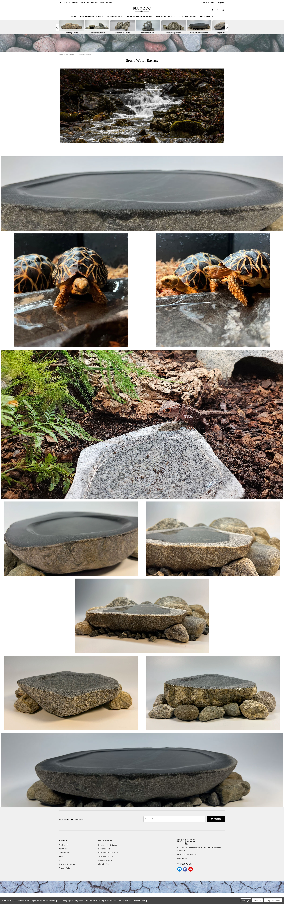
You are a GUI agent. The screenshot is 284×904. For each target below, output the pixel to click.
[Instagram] (179, 869)
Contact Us (64, 852)
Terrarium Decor (164, 16)
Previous (57, 27)
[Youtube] (190, 869)
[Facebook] (185, 869)
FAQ (60, 860)
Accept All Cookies (273, 900)
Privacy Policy (65, 868)
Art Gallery (63, 845)
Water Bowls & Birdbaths (139, 16)
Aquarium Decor (187, 16)
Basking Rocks (114, 16)
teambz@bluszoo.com (187, 854)
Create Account (208, 2)
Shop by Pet (206, 16)
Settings (245, 900)
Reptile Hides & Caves (90, 16)
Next (226, 27)
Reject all (257, 900)
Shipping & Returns (67, 864)
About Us (63, 849)
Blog (61, 856)
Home (73, 16)
